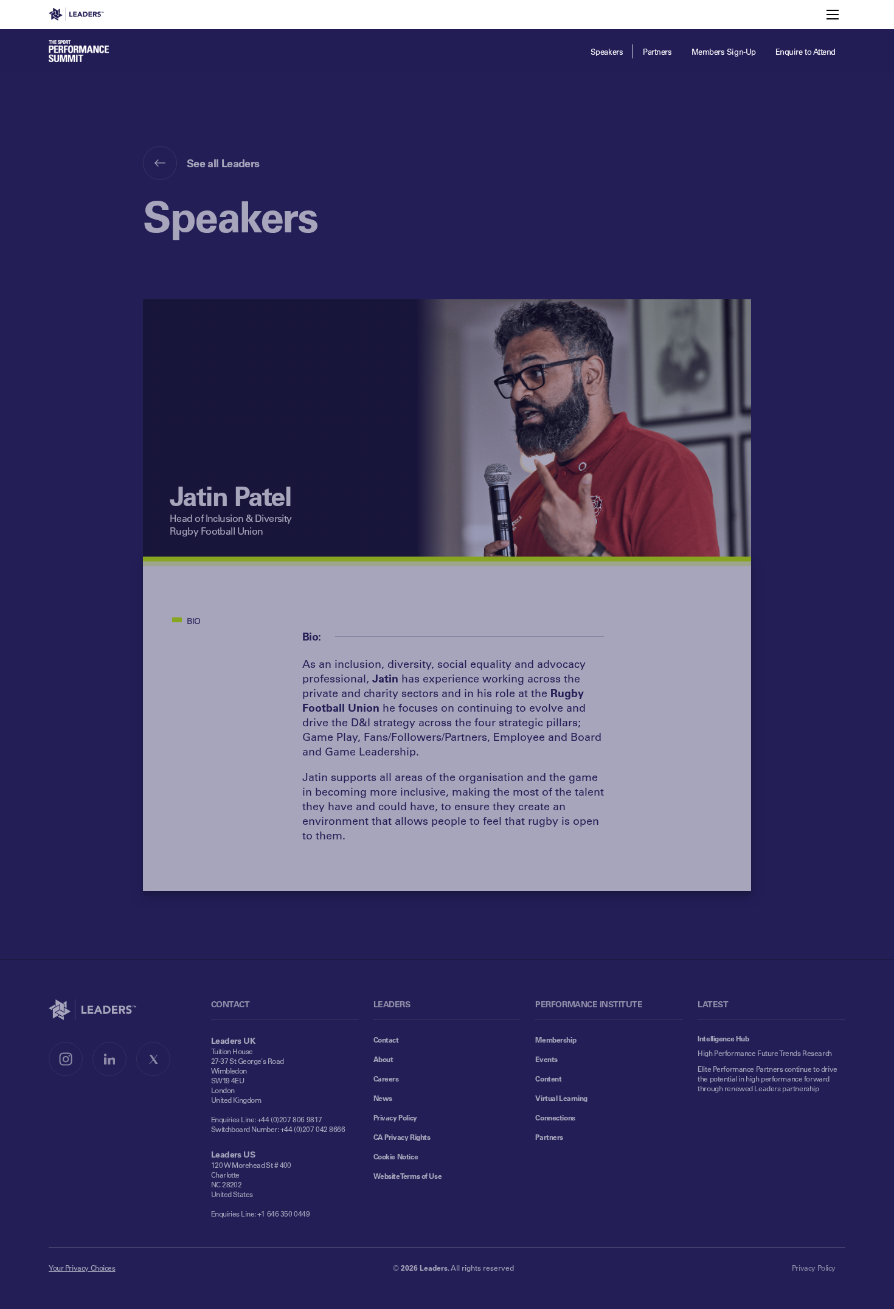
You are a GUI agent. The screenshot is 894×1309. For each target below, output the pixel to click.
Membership (555, 1039)
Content (548, 1078)
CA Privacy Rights (402, 1137)
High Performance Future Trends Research (765, 1053)
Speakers (607, 51)
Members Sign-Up (723, 51)
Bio (194, 621)
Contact (386, 1039)
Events (546, 1059)
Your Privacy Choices (82, 1268)
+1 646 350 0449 (283, 1213)
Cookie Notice (395, 1156)
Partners (657, 51)
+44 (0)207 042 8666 (312, 1129)
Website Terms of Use (407, 1176)
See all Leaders (223, 163)
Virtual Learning (561, 1098)
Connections (555, 1117)
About (383, 1059)
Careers (386, 1078)
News (382, 1098)
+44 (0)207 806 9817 (289, 1119)
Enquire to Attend (805, 51)
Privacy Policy (395, 1117)
